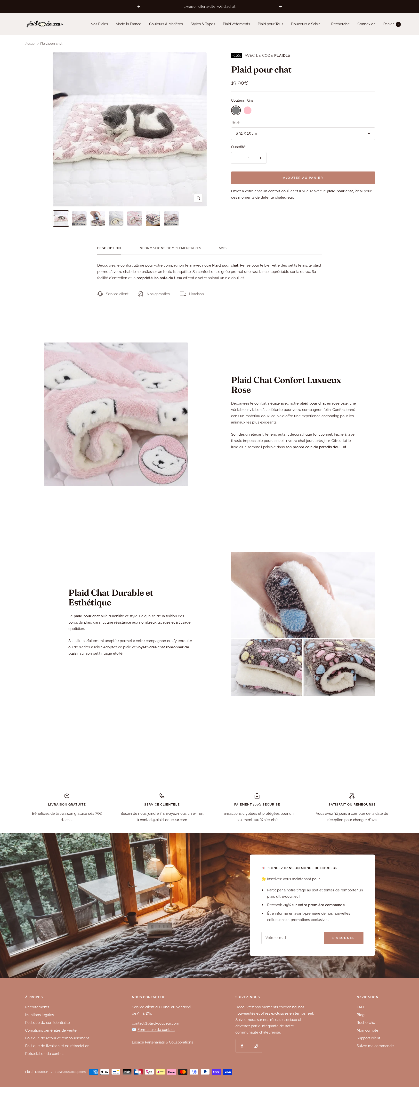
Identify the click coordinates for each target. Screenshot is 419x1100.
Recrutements (37, 1007)
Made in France (128, 24)
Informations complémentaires (169, 248)
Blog (360, 1015)
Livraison (196, 294)
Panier (391, 24)
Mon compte (367, 1030)
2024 (58, 1072)
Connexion (366, 24)
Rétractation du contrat (44, 1053)
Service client (117, 294)
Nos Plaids (99, 24)
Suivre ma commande (375, 1046)
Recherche (340, 24)
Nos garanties (158, 294)
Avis (223, 248)
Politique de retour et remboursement (57, 1038)
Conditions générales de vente (51, 1030)
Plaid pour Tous (270, 24)
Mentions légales (39, 1015)
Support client (368, 1038)
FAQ (360, 1007)
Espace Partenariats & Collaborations (162, 1042)
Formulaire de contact (156, 1029)
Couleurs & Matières (166, 24)
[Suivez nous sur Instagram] (255, 1045)
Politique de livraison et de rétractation (57, 1046)
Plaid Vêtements (236, 24)
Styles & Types (203, 24)
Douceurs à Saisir (305, 24)
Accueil (30, 43)
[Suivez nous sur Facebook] (242, 1045)
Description (109, 248)
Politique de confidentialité (47, 1022)
